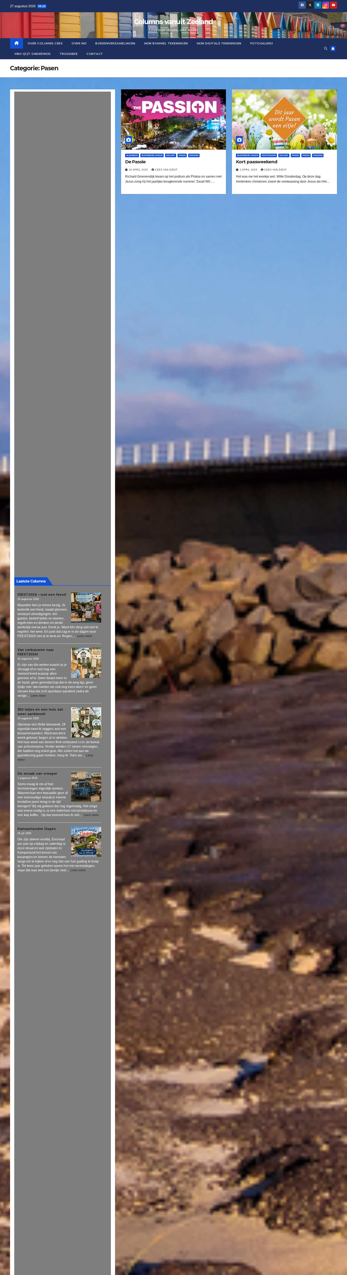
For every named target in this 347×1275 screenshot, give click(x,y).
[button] (325, 48)
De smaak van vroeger (37, 773)
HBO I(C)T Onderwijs (32, 54)
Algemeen (132, 155)
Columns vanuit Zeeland (173, 21)
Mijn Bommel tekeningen (166, 43)
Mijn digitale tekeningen (219, 43)
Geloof (170, 155)
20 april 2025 (139, 169)
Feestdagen (269, 155)
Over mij (78, 43)
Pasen (182, 155)
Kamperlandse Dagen (36, 829)
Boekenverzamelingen (115, 43)
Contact (94, 54)
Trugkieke (69, 54)
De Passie (135, 161)
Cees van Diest (166, 169)
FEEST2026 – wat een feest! (41, 595)
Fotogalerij (261, 43)
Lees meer (84, 636)
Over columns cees (45, 43)
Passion (193, 155)
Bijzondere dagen (152, 155)
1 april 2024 (249, 169)
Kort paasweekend (256, 161)
